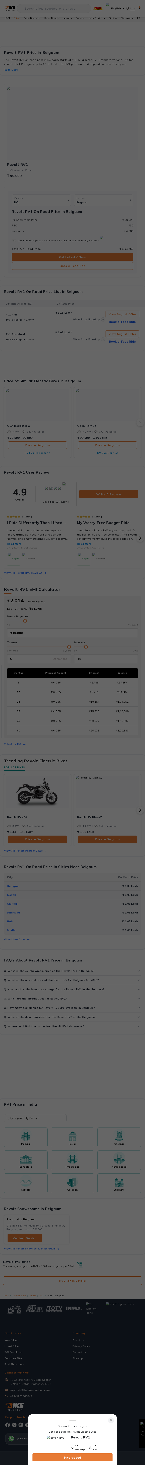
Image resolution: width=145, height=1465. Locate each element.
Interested (72, 1457)
